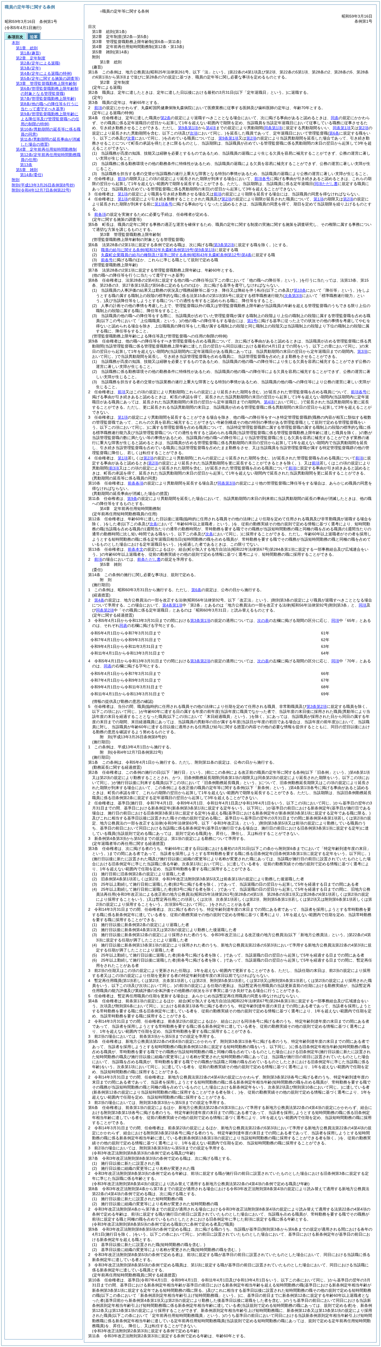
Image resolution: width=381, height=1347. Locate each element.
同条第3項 (226, 483)
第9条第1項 (188, 128)
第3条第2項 (200, 661)
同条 (335, 118)
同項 (362, 605)
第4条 (99, 600)
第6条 (196, 590)
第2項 (251, 138)
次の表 (263, 620)
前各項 (100, 214)
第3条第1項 (200, 620)
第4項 (211, 128)
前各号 (107, 260)
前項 (98, 108)
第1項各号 (163, 204)
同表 (123, 625)
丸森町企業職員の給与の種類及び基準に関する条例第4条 (176, 255)
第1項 (123, 194)
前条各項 (135, 483)
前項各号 (262, 178)
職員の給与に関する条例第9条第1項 (158, 250)
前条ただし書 (149, 559)
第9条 (132, 498)
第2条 (166, 118)
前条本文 (135, 549)
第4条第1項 (172, 605)
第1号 (252, 320)
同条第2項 (105, 610)
